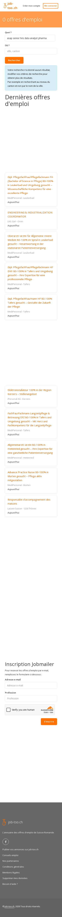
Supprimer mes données (14, 878)
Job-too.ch (9, 906)
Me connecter (50, 5)
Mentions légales (11, 872)
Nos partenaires (10, 860)
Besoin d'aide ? (10, 883)
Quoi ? (8, 32)
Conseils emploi (10, 855)
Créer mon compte (31, 5)
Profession (10, 692)
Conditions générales (13, 866)
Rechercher (14, 60)
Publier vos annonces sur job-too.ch (20, 849)
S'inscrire (49, 721)
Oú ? (7, 45)
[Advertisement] (31, 140)
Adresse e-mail (13, 679)
